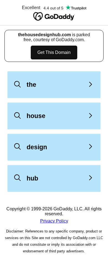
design (37, 147)
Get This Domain (54, 52)
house (36, 115)
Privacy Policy (54, 221)
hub (32, 178)
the (31, 84)
